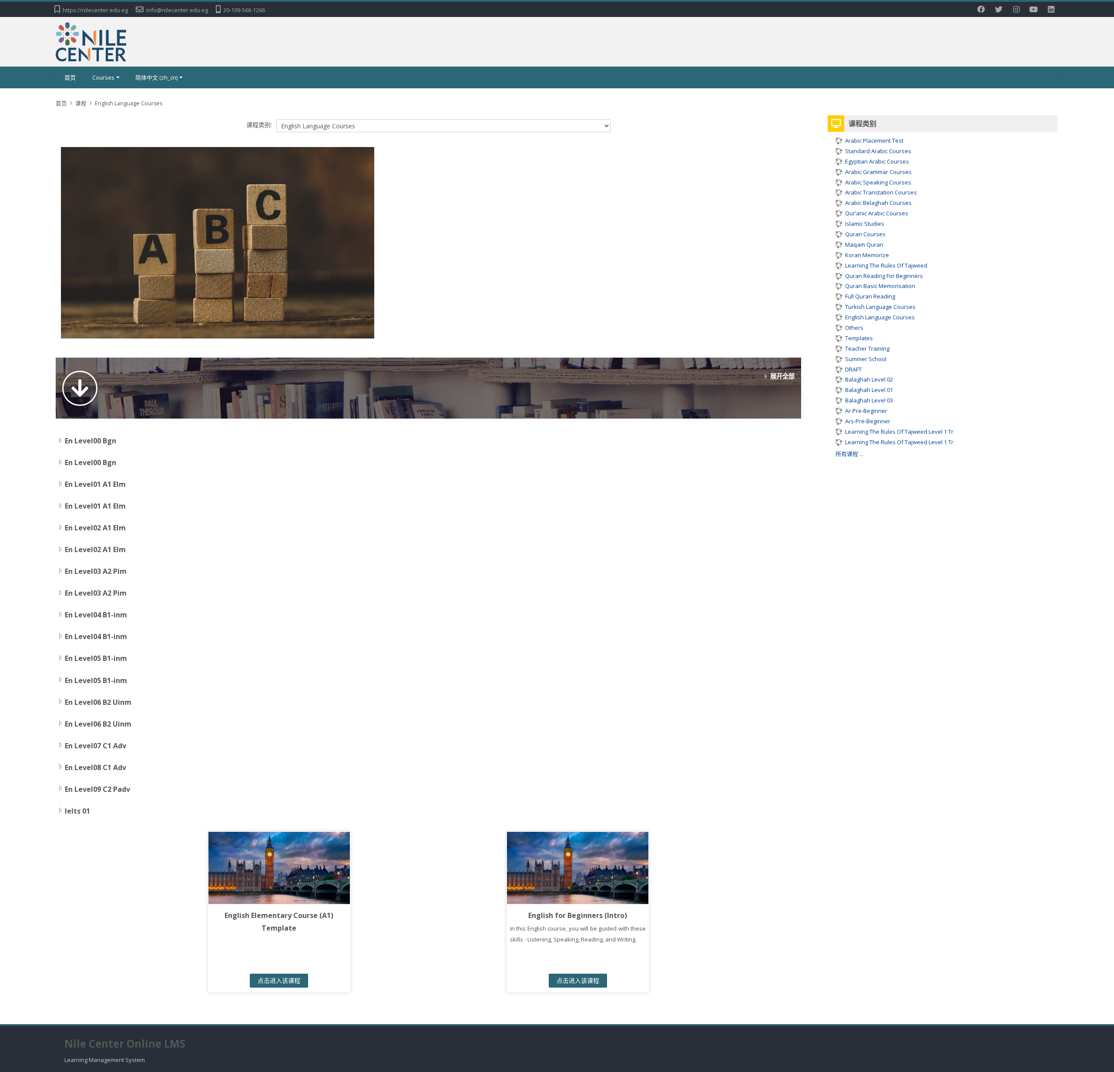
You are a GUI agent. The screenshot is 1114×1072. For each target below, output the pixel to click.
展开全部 (782, 376)
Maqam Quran (864, 244)
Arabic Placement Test (874, 140)
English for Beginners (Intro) (577, 915)
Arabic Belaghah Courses (878, 203)
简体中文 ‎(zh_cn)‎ (156, 77)
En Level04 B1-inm (96, 615)
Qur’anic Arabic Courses (876, 213)
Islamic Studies (864, 224)
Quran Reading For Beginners (884, 276)
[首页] (91, 41)
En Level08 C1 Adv (95, 767)
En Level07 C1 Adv (95, 745)
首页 (70, 77)
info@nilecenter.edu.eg (177, 10)
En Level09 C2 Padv (97, 789)
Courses (103, 77)
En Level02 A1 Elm (95, 528)
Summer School (865, 359)
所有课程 (847, 454)
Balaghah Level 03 (869, 400)
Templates (859, 338)
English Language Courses (880, 317)
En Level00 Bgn (90, 441)
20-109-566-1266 (244, 10)
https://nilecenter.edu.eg (95, 10)
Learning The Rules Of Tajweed (886, 265)
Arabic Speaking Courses (878, 182)
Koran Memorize (867, 255)
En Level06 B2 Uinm (98, 702)
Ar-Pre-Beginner (866, 411)
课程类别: (259, 125)
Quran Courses (865, 234)
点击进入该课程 (279, 980)
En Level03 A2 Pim (96, 571)
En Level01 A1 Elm (95, 484)
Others (854, 328)
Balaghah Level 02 (869, 379)
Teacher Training (867, 348)
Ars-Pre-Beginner (867, 421)
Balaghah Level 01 (869, 390)
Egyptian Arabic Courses (877, 161)
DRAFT (853, 369)
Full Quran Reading (870, 296)
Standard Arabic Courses (878, 151)
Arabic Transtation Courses (881, 192)
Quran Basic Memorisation (880, 286)
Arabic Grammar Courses (878, 172)
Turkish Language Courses (880, 307)
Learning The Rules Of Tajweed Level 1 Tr (899, 432)
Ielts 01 (77, 811)
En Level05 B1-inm (96, 658)
